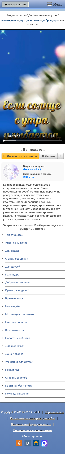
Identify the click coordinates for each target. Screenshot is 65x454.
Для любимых (14, 346)
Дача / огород (14, 354)
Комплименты (14, 330)
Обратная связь (54, 412)
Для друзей (12, 266)
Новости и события (17, 338)
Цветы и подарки (16, 322)
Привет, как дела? (17, 290)
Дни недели (12, 250)
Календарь (12, 274)
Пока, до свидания (17, 393)
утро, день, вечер (30, 20)
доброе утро (50, 20)
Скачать (48, 156)
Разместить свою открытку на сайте (32, 418)
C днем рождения (16, 258)
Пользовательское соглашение (32, 430)
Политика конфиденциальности (31, 424)
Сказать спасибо (16, 377)
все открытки (15, 4)
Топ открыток (14, 234)
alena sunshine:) (32, 169)
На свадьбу (12, 306)
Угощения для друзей (19, 361)
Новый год (12, 369)
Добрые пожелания (18, 282)
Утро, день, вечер (16, 242)
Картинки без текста (18, 385)
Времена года (14, 298)
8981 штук (28, 177)
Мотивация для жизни (19, 314)
